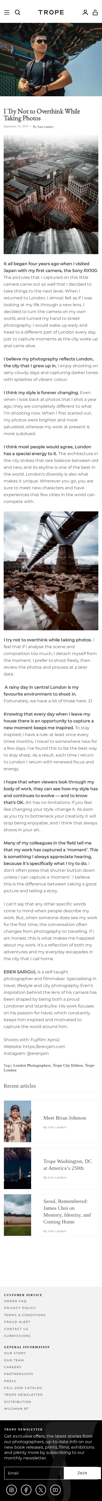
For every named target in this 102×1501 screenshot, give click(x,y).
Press (10, 1381)
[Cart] (95, 12)
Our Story (15, 1353)
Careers (13, 1367)
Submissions (17, 1336)
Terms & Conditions (25, 1315)
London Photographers (32, 1065)
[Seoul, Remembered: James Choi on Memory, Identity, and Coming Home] (23, 1215)
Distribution (17, 1402)
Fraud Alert (17, 1322)
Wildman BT (16, 1409)
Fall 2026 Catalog (23, 1388)
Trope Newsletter (23, 1395)
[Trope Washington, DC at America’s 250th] (23, 1168)
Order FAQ (15, 1301)
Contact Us (16, 1329)
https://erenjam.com (44, 1046)
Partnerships (18, 1374)
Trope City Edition (68, 1065)
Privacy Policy (20, 1308)
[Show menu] (7, 12)
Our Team (14, 1360)
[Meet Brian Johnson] (23, 1121)
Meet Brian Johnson (64, 1118)
